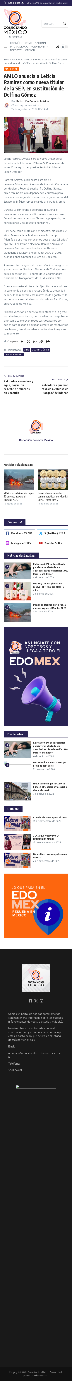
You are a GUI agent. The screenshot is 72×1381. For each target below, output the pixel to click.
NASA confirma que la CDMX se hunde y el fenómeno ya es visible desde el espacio (50, 787)
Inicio (6, 59)
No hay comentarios (27, 105)
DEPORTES (16, 50)
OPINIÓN (30, 50)
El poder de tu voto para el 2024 (50, 817)
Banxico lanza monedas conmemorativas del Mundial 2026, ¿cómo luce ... (53, 496)
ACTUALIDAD (38, 46)
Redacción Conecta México (32, 101)
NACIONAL (40, 42)
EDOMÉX (15, 42)
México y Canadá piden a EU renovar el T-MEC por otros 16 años (48, 587)
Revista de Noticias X (38, 1375)
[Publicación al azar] (57, 46)
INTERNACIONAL (19, 46)
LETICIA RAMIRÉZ (14, 354)
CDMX (28, 42)
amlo (26, 349)
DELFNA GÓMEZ (40, 349)
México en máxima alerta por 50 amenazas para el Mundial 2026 (19, 496)
